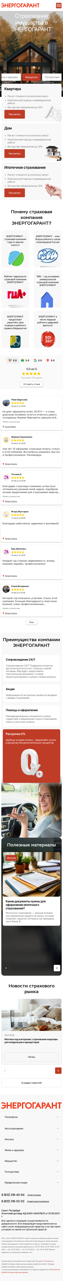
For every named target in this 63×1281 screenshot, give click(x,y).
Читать (31, 1056)
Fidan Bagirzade (19, 399)
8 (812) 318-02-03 (12, 1201)
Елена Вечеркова (20, 586)
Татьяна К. (16, 474)
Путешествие (52, 77)
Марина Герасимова (21, 437)
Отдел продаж (34, 1195)
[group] (31, 889)
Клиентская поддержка (38, 1201)
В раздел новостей (32, 1082)
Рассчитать (15, 114)
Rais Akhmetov (18, 549)
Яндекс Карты (11, 464)
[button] (6, 968)
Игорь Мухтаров (19, 511)
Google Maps (10, 427)
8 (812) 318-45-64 (12, 1195)
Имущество (31, 77)
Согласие (47, 1261)
